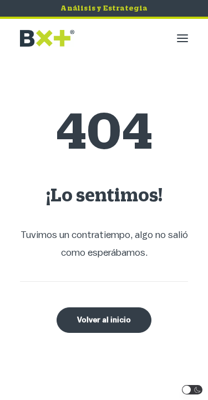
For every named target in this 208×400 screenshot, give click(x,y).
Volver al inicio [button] (104, 320)
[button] (182, 38)
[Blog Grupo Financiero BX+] (47, 38)
